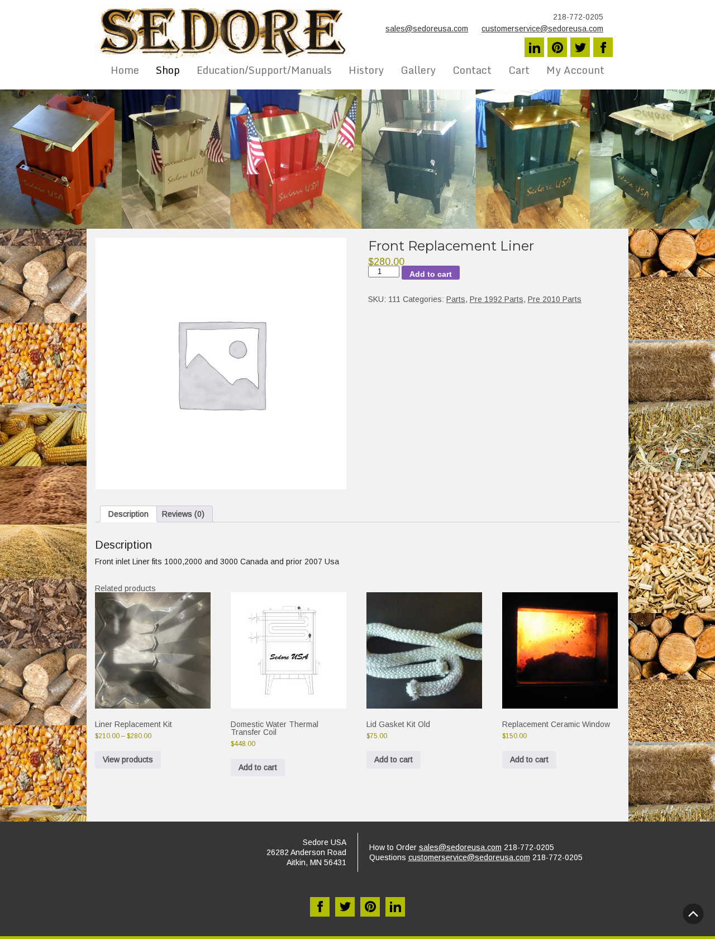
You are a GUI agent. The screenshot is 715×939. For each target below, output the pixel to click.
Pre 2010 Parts (554, 299)
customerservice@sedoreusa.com (542, 28)
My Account (575, 70)
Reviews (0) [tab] (183, 513)
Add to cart (430, 274)
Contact (472, 70)
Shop (168, 70)
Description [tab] (128, 513)
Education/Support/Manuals (264, 70)
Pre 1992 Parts (496, 299)
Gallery (418, 70)
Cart (519, 70)
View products (128, 759)
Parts (455, 299)
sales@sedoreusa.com (426, 28)
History (366, 70)
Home (125, 70)
